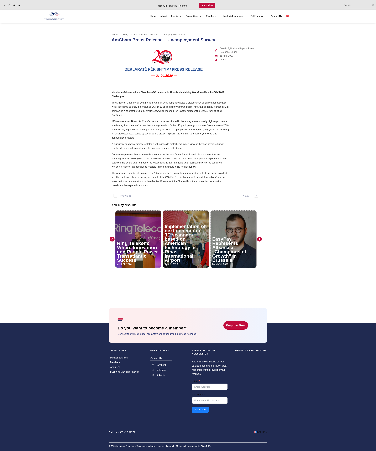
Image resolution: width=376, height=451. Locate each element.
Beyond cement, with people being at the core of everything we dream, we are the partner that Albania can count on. (232, 245)
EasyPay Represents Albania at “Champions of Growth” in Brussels (182, 249)
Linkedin (160, 375)
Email (195, 381)
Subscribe (200, 409)
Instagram (161, 370)
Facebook (161, 365)
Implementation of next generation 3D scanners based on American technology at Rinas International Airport (137, 243)
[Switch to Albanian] (287, 16)
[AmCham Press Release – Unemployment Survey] (162, 63)
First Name (197, 394)
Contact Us (156, 358)
